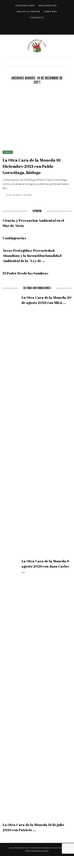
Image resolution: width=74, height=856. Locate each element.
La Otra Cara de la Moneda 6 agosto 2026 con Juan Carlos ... (45, 566)
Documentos (48, 5)
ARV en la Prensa (28, 11)
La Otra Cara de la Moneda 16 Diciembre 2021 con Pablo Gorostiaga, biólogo (32, 166)
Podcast (7, 152)
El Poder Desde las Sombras (25, 273)
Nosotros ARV (25, 5)
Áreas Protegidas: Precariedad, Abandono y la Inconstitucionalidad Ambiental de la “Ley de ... (32, 255)
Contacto (37, 17)
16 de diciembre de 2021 (19, 194)
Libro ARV (50, 11)
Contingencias (14, 238)
